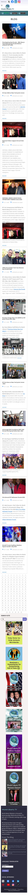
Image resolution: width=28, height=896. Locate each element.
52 (19, 586)
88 (19, 595)
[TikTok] (18, 884)
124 (19, 605)
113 (14, 602)
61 (19, 589)
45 (25, 584)
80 (22, 593)
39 (8, 584)
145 (6, 612)
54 (25, 586)
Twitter (9, 1)
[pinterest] (3, 884)
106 (19, 600)
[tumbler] (8, 881)
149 (18, 612)
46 (2, 586)
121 (11, 605)
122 (14, 605)
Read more (4, 70)
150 (21, 612)
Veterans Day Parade (19, 289)
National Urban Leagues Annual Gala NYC (13, 141)
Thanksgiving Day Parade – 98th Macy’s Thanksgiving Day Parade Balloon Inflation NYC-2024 (13, 43)
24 (16, 579)
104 (14, 600)
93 (8, 598)
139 (11, 609)
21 (8, 579)
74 (5, 593)
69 (16, 591)
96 (16, 598)
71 (22, 591)
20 (5, 579)
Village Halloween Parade (9, 519)
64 (2, 591)
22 (11, 579)
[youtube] (8, 884)
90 (25, 595)
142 (19, 609)
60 (16, 589)
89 (22, 595)
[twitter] (3, 881)
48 (8, 586)
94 (11, 598)
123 (17, 605)
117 (25, 602)
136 (2, 609)
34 (19, 582)
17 (22, 577)
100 (2, 600)
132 (17, 607)
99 (25, 598)
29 (5, 582)
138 (8, 609)
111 (8, 602)
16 (19, 577)
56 (5, 589)
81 (25, 593)
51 (16, 586)
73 (2, 593)
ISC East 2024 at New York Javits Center (13, 93)
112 (11, 602)
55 (2, 589)
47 (5, 586)
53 (22, 586)
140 (14, 609)
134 (22, 607)
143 (22, 609)
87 (16, 595)
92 (5, 598)
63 (25, 589)
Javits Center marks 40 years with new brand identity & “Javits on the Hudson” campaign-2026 (17, 847)
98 (22, 598)
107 (22, 600)
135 (25, 607)
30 (8, 582)
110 (5, 602)
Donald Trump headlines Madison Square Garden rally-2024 (12, 545)
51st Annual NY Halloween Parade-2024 (13, 497)
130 (11, 607)
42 (16, 584)
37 (2, 584)
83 (5, 595)
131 (14, 607)
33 (16, 582)
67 (11, 591)
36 (25, 582)
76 (11, 593)
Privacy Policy (20, 889)
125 (22, 605)
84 (8, 595)
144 (25, 609)
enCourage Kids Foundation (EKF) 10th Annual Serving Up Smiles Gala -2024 (13, 430)
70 (19, 591)
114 (17, 602)
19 (2, 579)
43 (19, 584)
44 (22, 584)
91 (2, 598)
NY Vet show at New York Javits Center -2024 (13, 383)
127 (2, 607)
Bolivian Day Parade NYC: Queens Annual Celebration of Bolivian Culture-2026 (16, 840)
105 (17, 600)
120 (8, 605)
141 (17, 609)
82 (2, 595)
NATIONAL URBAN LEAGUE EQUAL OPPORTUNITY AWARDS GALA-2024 (12, 198)
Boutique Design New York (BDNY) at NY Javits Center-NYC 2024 (13, 318)
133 (19, 607)
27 (25, 579)
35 (22, 582)
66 (8, 591)
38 (5, 584)
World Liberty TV (7, 889)
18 (25, 577)
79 (19, 593)
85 (11, 595)
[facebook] (13, 881)
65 (5, 591)
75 (8, 593)
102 (8, 600)
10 (2, 577)
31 (11, 582)
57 (8, 589)
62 (22, 589)
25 (19, 579)
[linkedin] (18, 881)
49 (11, 586)
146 (9, 612)
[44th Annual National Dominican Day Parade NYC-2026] (4, 854)
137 (5, 609)
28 (2, 582)
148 (15, 612)
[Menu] (2, 5)
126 (25, 605)
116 (22, 602)
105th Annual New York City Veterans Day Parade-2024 (13, 268)
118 (2, 605)
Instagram (19, 1)
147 (12, 612)
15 (16, 577)
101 (5, 600)
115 (19, 602)
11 (5, 577)
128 (5, 607)
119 (5, 605)
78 (16, 593)
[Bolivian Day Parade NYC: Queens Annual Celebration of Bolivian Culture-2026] (4, 841)
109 (2, 602)
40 (11, 584)
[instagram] (13, 884)
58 (11, 589)
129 (8, 607)
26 (22, 579)
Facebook (12, 1)
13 (11, 577)
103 (11, 600)
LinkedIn (15, 1)
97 (19, 598)
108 (25, 600)
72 (25, 591)
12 (8, 577)
